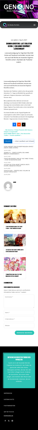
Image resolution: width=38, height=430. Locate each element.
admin (16, 40)
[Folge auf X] (8, 420)
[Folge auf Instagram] (12, 420)
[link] (14, 124)
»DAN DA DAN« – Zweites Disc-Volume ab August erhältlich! (17, 171)
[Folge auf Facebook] (5, 420)
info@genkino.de (8, 415)
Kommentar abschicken (24, 333)
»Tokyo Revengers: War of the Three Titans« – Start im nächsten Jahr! (18, 159)
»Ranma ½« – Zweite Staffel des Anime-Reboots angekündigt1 (16, 153)
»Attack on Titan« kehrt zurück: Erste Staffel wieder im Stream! (16, 165)
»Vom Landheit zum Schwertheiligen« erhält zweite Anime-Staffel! (18, 147)
